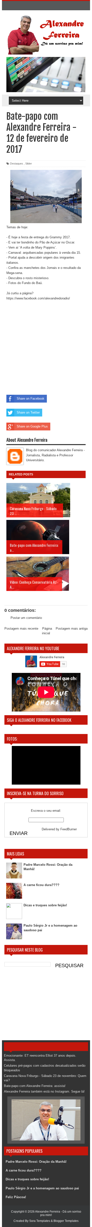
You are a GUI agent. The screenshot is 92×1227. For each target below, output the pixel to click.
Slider (28, 163)
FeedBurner (68, 829)
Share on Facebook (30, 398)
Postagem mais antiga (72, 628)
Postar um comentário (26, 618)
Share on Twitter (28, 412)
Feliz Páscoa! (16, 1197)
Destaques (16, 163)
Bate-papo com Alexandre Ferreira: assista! (35, 1086)
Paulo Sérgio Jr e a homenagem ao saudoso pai (42, 1188)
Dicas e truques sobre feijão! (45, 905)
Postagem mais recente (21, 628)
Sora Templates (39, 1221)
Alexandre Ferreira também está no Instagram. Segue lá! (44, 1091)
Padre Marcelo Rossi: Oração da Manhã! (36, 1161)
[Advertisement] (46, 1006)
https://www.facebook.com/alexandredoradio (37, 298)
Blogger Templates (66, 1221)
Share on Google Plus (32, 426)
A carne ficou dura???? (41, 885)
